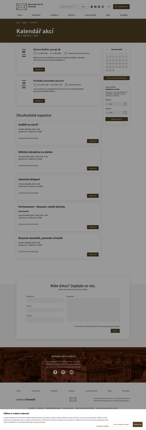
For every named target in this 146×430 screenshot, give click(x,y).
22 (107, 67)
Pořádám (54, 391)
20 (123, 63)
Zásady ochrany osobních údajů (84, 408)
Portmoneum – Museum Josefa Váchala (41, 206)
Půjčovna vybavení (68, 408)
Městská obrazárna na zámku (35, 152)
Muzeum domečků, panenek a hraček (40, 238)
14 (126, 60)
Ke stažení (32, 408)
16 (110, 63)
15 (107, 63)
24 (113, 67)
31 (113, 70)
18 (116, 63)
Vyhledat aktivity (116, 119)
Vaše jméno (30, 296)
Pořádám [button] (54, 15)
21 (126, 63)
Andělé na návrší (28, 124)
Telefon (29, 316)
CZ (108, 7)
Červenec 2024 (116, 49)
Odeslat (115, 331)
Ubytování (36, 15)
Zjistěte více (39, 69)
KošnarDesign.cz (107, 400)
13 (123, 60)
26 (119, 67)
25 (116, 67)
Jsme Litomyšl (90, 15)
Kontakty (124, 15)
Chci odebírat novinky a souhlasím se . (97, 326)
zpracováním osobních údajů (109, 326)
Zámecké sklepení (29, 179)
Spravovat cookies (102, 426)
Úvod (19, 15)
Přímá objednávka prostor (53, 408)
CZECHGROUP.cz (124, 400)
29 (107, 70)
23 (110, 67)
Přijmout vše (138, 424)
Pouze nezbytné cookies (121, 424)
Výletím (24, 22)
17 (113, 63)
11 (116, 60)
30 (110, 70)
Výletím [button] (71, 15)
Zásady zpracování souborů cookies (106, 408)
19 (119, 63)
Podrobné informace (39, 422)
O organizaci (40, 408)
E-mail (29, 306)
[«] (107, 50)
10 (113, 60)
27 (123, 67)
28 (126, 67)
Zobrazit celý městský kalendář (116, 78)
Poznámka (70, 296)
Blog (108, 15)
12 (119, 60)
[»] (126, 50)
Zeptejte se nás (123, 6)
